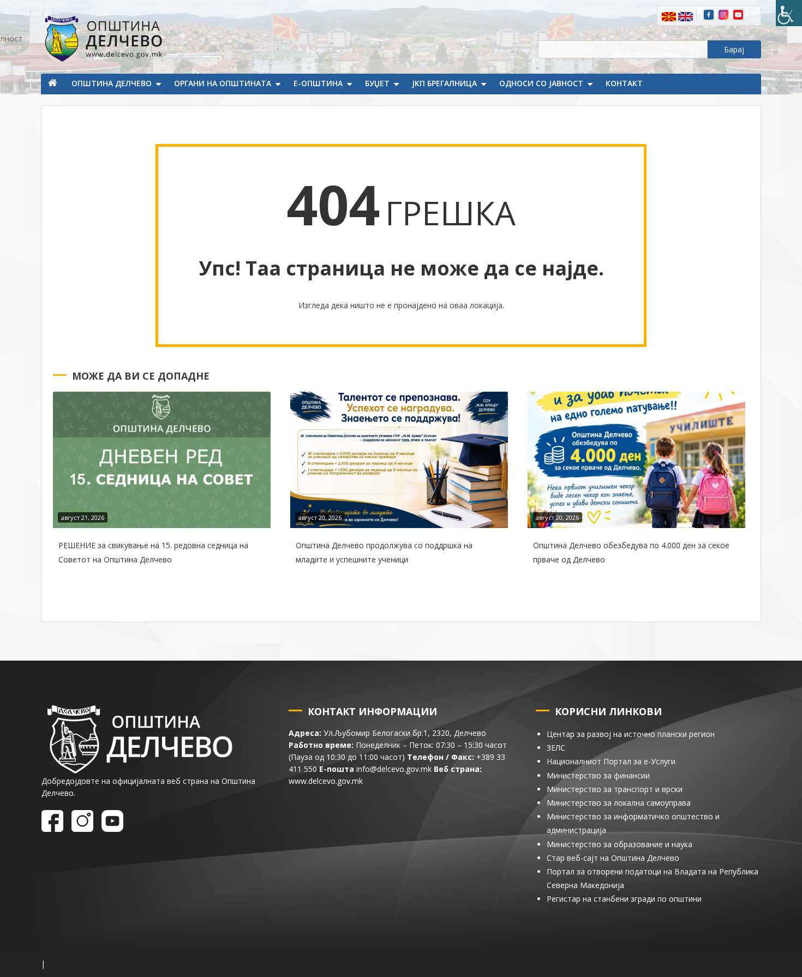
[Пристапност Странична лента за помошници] (789, 13)
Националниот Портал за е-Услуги (611, 761)
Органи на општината (222, 83)
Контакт (624, 83)
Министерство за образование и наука (619, 844)
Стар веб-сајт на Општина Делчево (613, 858)
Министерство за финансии (598, 775)
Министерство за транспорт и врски (615, 789)
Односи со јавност (541, 83)
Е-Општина (318, 83)
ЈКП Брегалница (444, 83)
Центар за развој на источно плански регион (631, 734)
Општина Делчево (111, 83)
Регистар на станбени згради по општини (624, 899)
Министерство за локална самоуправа (619, 803)
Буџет (377, 83)
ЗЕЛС (556, 747)
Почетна (53, 84)
